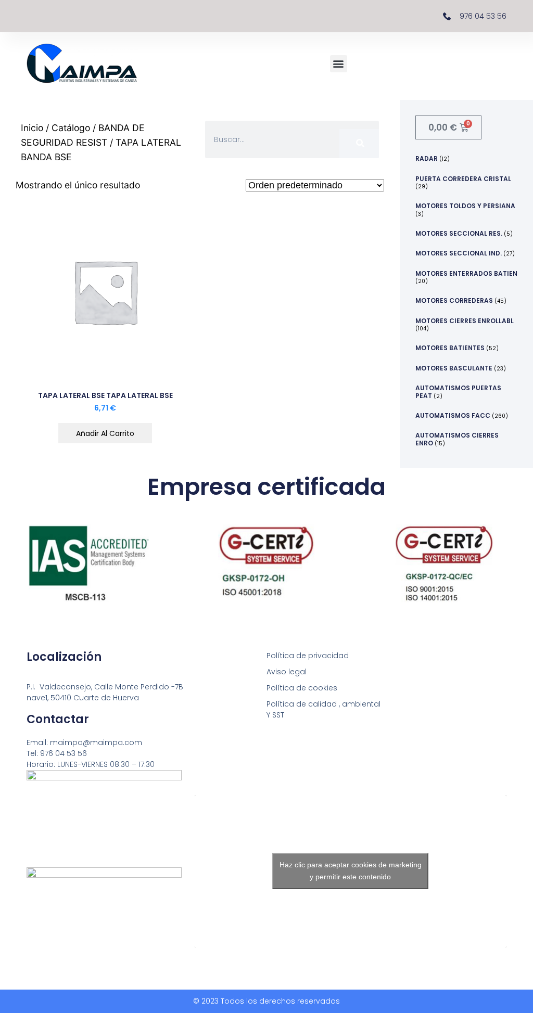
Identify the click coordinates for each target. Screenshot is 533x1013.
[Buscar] (359, 143)
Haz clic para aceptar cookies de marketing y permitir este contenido (351, 871)
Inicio (32, 127)
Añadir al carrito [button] (105, 433)
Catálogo (71, 127)
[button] (338, 63)
